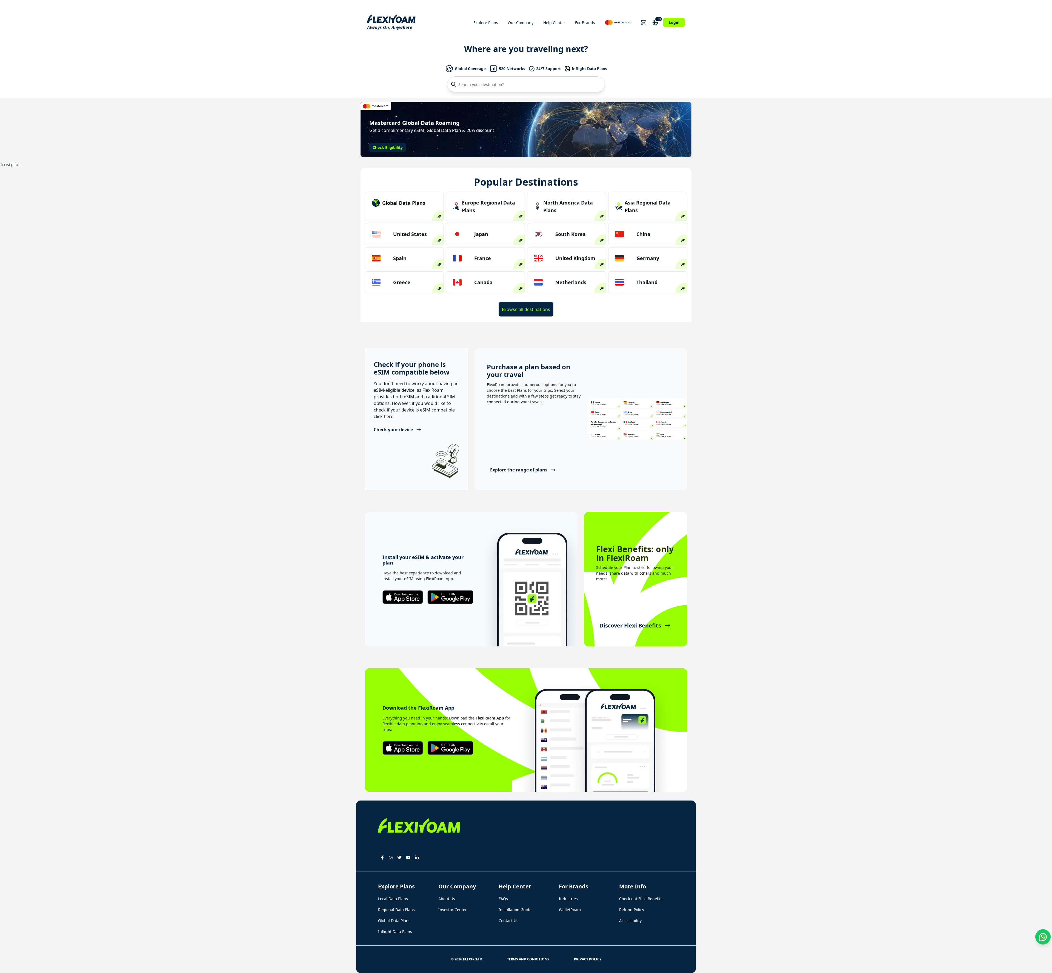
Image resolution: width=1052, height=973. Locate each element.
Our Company (520, 22)
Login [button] (674, 22)
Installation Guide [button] (515, 909)
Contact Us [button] (508, 920)
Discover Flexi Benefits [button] (630, 625)
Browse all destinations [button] (526, 309)
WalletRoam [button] (570, 909)
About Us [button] (446, 898)
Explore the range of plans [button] (518, 470)
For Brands (585, 22)
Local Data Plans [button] (393, 898)
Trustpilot (10, 165)
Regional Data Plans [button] (396, 909)
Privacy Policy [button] (587, 959)
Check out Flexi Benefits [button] (640, 898)
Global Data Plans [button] (394, 920)
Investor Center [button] (452, 909)
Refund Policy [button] (631, 909)
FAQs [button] (503, 898)
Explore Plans (485, 22)
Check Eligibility (388, 147)
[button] (643, 22)
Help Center (554, 22)
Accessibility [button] (630, 920)
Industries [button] (568, 898)
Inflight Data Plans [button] (395, 931)
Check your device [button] (393, 430)
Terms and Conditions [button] (528, 959)
